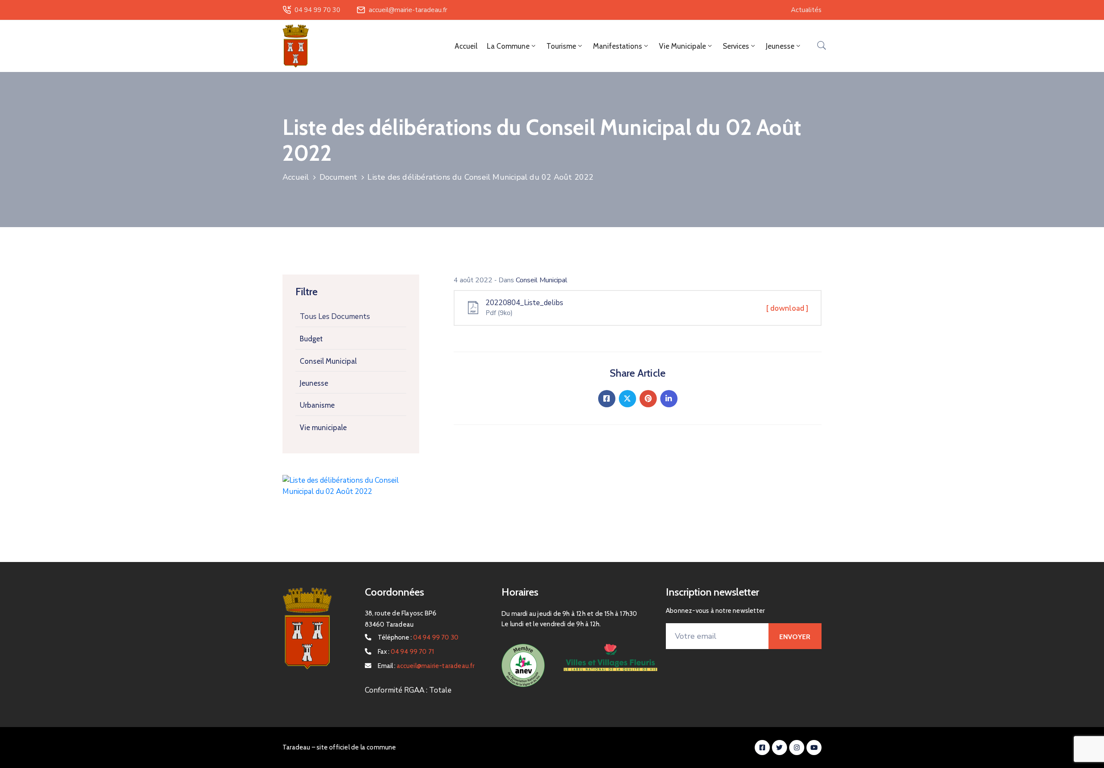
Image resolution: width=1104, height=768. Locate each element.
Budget (311, 338)
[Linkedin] (668, 398)
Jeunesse (314, 383)
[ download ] (787, 308)
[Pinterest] (648, 398)
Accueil (466, 46)
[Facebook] (606, 398)
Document (339, 177)
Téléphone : (418, 637)
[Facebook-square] (762, 747)
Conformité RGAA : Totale (408, 690)
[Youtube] (814, 747)
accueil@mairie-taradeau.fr (408, 10)
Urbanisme (317, 405)
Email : (426, 666)
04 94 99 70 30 (317, 10)
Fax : (406, 652)
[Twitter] (627, 398)
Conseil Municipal (328, 361)
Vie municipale (323, 427)
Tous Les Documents (335, 317)
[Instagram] (796, 747)
